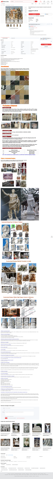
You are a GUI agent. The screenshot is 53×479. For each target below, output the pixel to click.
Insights (45, 473)
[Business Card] (51, 41)
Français (17, 474)
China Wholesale (23, 473)
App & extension (43, 3)
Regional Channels (35, 473)
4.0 (43, 39)
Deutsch (25, 474)
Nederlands (28, 474)
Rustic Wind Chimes (8, 464)
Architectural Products (3, 457)
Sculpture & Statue (3, 456)
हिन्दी (36, 474)
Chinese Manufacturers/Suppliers (18, 473)
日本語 (34, 474)
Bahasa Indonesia (46, 474)
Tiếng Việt (43, 474)
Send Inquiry (46, 44)
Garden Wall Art (3, 464)
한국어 (32, 474)
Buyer (35, 3)
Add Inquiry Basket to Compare (14, 28)
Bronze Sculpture (28, 457)
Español (12, 474)
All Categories (3, 3)
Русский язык (20, 474)
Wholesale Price (27, 473)
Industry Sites (31, 473)
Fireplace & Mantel (28, 456)
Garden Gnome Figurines (15, 464)
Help (39, 3)
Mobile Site (42, 473)
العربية (30, 474)
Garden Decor (40, 456)
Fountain (15, 456)
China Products (12, 473)
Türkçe (40, 474)
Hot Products (9, 473)
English (9, 474)
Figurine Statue (15, 457)
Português (14, 474)
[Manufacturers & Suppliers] (5, 1)
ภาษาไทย (38, 474)
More (1, 471)
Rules (51, 3)
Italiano (23, 474)
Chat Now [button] (46, 46)
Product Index (39, 473)
